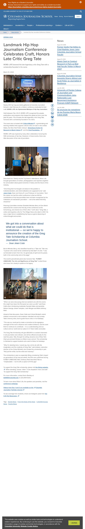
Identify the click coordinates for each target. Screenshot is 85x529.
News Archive (15, 32)
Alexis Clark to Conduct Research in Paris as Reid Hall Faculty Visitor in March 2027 (69, 65)
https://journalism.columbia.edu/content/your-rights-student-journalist (34, 7)
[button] (81, 2)
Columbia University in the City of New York (17, 11)
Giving (61, 16)
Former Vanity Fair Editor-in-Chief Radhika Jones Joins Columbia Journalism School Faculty (69, 51)
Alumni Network (68, 16)
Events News (12, 402)
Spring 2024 (8, 37)
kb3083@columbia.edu (11, 378)
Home (5, 32)
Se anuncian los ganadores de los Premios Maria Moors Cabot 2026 (69, 112)
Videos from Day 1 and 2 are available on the (18, 388)
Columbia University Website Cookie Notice (21, 526)
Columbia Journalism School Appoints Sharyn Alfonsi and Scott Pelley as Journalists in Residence (69, 79)
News (56, 16)
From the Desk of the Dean (26, 402)
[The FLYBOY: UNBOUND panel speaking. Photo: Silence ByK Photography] (25, 283)
